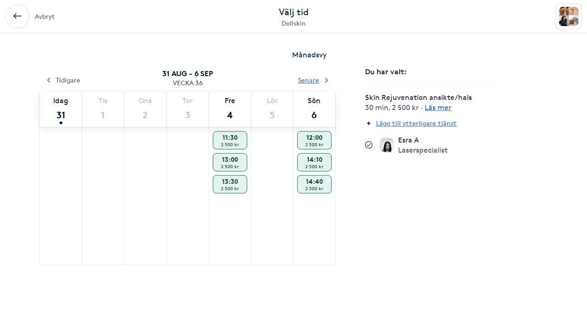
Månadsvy (309, 54)
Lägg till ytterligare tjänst (416, 123)
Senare (308, 80)
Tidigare (68, 80)
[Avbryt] (17, 16)
